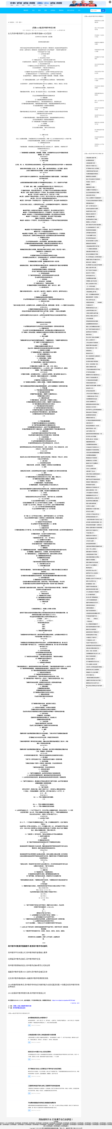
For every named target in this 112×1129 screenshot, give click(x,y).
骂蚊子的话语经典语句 (91, 610)
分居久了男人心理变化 (91, 549)
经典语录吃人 (89, 350)
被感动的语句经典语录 (91, 243)
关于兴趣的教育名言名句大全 (92, 661)
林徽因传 (88, 184)
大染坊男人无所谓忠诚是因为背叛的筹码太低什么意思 (94, 668)
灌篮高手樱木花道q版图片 (92, 345)
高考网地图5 (39, 1123)
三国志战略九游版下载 (91, 157)
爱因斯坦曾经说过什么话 (91, 307)
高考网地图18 (21, 1124)
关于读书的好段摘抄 (90, 372)
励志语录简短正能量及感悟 (92, 500)
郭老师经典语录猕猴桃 (91, 230)
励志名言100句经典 (90, 273)
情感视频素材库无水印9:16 (92, 495)
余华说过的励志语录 (90, 390)
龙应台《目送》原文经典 (91, 650)
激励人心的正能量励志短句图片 (93, 326)
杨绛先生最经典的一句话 (91, 490)
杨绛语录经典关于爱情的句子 (92, 632)
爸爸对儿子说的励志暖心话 (92, 377)
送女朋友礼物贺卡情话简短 (92, 361)
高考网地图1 (11, 1123)
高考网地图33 (64, 1126)
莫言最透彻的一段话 (90, 583)
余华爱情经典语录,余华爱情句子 (38, 1018)
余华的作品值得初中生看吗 (92, 208)
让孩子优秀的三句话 (90, 431)
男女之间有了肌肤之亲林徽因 (92, 337)
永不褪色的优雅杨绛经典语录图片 (93, 420)
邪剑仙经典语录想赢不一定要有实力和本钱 (94, 526)
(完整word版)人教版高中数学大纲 (22, 1006)
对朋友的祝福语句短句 (91, 382)
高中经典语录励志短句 (91, 238)
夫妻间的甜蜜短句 (90, 608)
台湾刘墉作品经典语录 (91, 232)
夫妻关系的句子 (89, 423)
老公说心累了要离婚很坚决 (92, 597)
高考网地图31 (49, 1126)
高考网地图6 (59, 1123)
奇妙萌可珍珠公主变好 (91, 211)
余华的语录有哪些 (90, 358)
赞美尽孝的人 (89, 334)
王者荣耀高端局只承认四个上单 (93, 653)
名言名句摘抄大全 (90, 675)
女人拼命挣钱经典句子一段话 (92, 227)
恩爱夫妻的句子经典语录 (91, 551)
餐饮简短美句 (89, 567)
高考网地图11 (80, 1123)
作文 (6, 1123)
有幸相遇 (100, 302)
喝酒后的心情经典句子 (91, 214)
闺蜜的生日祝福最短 (90, 559)
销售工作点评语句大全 (91, 581)
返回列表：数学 (75, 1003)
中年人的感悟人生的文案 (91, 664)
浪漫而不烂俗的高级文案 (91, 586)
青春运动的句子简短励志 (91, 412)
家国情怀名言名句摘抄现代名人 (93, 374)
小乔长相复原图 (89, 318)
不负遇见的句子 (89, 305)
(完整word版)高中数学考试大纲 (43, 28)
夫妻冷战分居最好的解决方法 (92, 648)
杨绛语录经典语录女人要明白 (92, 289)
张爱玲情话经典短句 (90, 605)
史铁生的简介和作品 (90, 195)
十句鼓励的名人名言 (90, 640)
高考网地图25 (81, 1124)
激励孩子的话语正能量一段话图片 (93, 385)
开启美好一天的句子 (90, 181)
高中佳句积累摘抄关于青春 (92, 254)
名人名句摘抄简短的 (90, 594)
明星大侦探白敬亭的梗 (91, 503)
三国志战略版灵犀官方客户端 (92, 246)
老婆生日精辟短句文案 (91, 366)
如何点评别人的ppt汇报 (91, 570)
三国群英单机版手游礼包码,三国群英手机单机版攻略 (44, 1086)
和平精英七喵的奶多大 (91, 476)
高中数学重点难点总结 (19, 1008)
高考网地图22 (51, 1124)
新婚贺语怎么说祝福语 (91, 176)
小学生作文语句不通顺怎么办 (92, 393)
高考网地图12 (88, 1123)
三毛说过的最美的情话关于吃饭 (93, 369)
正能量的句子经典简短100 (92, 189)
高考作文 (2, 1123)
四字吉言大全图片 (90, 511)
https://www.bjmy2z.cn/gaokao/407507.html (63, 1000)
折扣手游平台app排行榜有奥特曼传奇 (94, 410)
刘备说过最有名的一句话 (91, 348)
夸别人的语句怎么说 (90, 299)
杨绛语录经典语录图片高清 (92, 589)
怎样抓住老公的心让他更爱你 (92, 669)
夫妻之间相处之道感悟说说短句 (93, 474)
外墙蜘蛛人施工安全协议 (91, 281)
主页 (17, 22)
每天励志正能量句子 (90, 658)
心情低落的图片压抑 (90, 163)
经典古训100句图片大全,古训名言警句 (39, 1052)
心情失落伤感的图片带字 (91, 538)
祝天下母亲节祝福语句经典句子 (93, 329)
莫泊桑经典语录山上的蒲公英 (92, 498)
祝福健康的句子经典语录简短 (92, 449)
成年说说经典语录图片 (91, 543)
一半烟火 (88, 618)
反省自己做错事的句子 (91, 401)
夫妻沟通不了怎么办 (90, 471)
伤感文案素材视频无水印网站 (92, 557)
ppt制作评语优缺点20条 (91, 310)
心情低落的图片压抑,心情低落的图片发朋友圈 (42, 1035)
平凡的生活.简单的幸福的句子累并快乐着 (94, 201)
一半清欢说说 (89, 621)
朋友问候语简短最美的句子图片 (93, 626)
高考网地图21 (43, 1124)
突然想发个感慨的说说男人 (92, 482)
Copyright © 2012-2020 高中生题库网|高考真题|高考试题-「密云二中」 (48, 1128)
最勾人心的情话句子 (90, 340)
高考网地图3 (25, 1123)
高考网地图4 (32, 1123)
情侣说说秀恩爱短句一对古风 (92, 425)
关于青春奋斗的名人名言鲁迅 (92, 168)
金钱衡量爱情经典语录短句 (92, 323)
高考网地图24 (66, 1124)
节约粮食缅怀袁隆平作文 (91, 616)
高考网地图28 (95, 1124)
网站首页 (26, 10)
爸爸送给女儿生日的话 (91, 407)
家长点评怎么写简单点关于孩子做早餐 (94, 686)
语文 (33, 10)
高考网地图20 (36, 1124)
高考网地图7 (46, 1123)
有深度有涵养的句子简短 (91, 634)
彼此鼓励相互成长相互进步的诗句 (93, 645)
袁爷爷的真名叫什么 (90, 275)
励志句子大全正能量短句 (91, 565)
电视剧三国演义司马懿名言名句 (93, 259)
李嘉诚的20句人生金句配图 (92, 672)
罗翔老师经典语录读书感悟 (92, 321)
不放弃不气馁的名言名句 (91, 642)
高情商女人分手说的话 (91, 222)
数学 (39, 10)
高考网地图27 (88, 1124)
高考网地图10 (73, 1123)
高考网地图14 (95, 1123)
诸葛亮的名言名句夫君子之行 (92, 683)
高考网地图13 (103, 1123)
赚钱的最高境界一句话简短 (92, 297)
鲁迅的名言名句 (89, 353)
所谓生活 (96, 618)
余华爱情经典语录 (90, 160)
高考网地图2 (18, 1123)
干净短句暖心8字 (90, 532)
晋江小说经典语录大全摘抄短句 (93, 356)
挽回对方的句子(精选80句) (92, 530)
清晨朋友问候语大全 (90, 417)
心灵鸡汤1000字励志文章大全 (92, 514)
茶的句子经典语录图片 (91, 656)
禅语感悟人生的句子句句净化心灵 (93, 578)
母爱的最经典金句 (90, 203)
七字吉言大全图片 (90, 541)
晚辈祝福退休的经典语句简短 (92, 404)
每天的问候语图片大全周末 (92, 240)
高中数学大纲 (62, 30)
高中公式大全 (70, 10)
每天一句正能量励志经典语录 (92, 294)
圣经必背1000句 (89, 388)
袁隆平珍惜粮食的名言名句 (92, 602)
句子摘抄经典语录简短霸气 (92, 380)
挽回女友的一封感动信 (91, 262)
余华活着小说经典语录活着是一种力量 (94, 523)
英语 (45, 10)
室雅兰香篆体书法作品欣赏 (92, 562)
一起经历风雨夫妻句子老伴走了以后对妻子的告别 (94, 520)
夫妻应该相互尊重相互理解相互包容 (94, 546)
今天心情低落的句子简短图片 (92, 591)
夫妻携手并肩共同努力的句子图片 (93, 680)
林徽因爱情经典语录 (90, 441)
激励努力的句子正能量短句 (92, 463)
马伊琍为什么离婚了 (90, 506)
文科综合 (53, 10)
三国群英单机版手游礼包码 (92, 171)
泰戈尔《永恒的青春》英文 (92, 364)
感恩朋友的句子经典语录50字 (92, 487)
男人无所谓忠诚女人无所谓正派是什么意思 (94, 258)
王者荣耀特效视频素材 (91, 455)
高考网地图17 (13, 1124)
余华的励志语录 (89, 465)
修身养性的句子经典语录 (91, 331)
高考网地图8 (52, 1123)
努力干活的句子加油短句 (91, 270)
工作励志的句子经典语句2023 (92, 447)
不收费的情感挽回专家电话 (92, 173)
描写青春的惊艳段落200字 (92, 516)
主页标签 (56, 1121)
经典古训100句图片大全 (91, 165)
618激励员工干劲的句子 (91, 637)
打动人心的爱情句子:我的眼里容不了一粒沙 (93, 199)
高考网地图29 (103, 1124)
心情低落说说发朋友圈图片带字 (93, 613)
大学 (79, 10)
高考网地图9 (66, 1123)
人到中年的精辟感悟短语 (91, 599)
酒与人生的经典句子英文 (91, 283)
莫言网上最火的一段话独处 (92, 439)
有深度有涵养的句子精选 (91, 219)
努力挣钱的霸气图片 (90, 216)
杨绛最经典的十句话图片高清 (92, 508)
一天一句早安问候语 (90, 286)
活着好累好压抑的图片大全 (92, 251)
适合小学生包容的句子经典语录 (93, 179)
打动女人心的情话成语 (91, 468)
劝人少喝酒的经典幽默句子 (92, 624)
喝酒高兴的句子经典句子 (91, 535)
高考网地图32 (57, 1126)
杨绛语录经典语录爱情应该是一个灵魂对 (94, 434)
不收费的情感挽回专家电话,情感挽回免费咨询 (42, 1103)
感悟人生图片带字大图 (91, 267)
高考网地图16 (6, 1124)
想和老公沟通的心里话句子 (92, 315)
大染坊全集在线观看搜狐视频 (92, 452)
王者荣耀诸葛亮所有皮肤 (91, 398)
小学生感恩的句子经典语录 (92, 492)
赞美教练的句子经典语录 (91, 457)
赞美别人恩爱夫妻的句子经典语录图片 (94, 528)
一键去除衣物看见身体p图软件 (93, 677)
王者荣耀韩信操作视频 (91, 278)
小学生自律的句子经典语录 (92, 342)
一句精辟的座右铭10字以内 (92, 396)
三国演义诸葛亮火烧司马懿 (92, 313)
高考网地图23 (58, 1124)
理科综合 (61, 10)
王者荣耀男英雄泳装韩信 (91, 444)
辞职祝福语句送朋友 (90, 484)
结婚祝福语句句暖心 (90, 187)
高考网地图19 (28, 1124)
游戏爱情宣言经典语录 (91, 415)
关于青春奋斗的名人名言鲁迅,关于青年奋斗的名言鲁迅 (44, 1069)
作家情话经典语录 (90, 302)
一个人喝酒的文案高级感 (91, 248)
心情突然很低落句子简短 (91, 554)
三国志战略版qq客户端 (91, 291)
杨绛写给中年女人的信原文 (92, 573)
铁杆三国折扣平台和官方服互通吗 (93, 224)
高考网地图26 (73, 1124)
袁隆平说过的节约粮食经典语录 (93, 479)
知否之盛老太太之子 (90, 575)
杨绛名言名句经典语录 (91, 629)
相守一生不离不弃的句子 (91, 206)
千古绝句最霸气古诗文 (91, 235)
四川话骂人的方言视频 (91, 436)
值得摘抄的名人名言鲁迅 (91, 460)
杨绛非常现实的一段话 (91, 428)
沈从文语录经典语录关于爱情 (92, 192)
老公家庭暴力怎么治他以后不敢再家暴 (94, 266)
